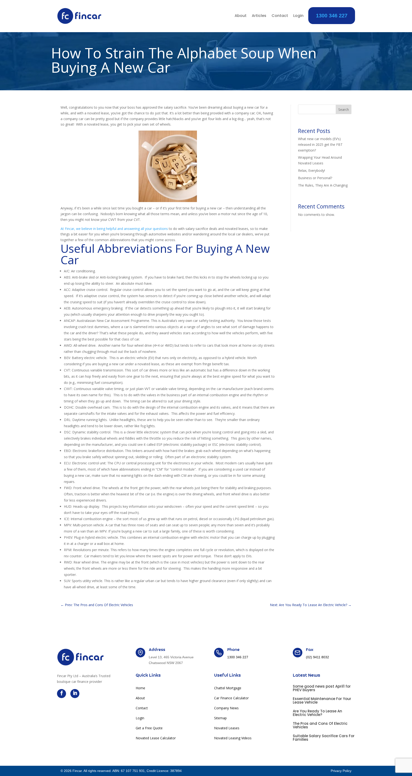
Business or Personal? (315, 178)
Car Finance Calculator (231, 698)
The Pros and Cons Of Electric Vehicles (320, 725)
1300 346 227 (331, 16)
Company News (226, 708)
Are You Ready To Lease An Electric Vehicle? (317, 713)
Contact (280, 16)
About (241, 16)
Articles (259, 16)
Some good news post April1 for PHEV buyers (322, 688)
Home (140, 688)
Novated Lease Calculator (156, 738)
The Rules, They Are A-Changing (323, 185)
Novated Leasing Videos (233, 738)
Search (343, 109)
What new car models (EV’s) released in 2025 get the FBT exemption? (320, 144)
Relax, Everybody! (311, 170)
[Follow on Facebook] (61, 693)
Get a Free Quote (149, 728)
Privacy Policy (341, 771)
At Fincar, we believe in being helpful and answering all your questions (114, 228)
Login (298, 16)
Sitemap (220, 718)
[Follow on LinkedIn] (74, 693)
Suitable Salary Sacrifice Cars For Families (324, 737)
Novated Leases (226, 728)
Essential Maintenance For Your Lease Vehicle (322, 700)
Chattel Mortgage (227, 688)
